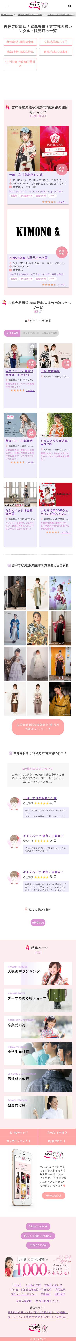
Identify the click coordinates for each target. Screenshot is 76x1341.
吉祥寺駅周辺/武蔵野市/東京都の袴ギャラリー (38, 726)
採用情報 (60, 1294)
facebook (39, 1245)
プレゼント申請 (55, 1132)
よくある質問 (33, 1285)
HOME (18, 1285)
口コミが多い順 (31, 333)
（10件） (30, 462)
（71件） (65, 532)
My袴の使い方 (54, 1195)
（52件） (62, 202)
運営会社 (46, 1294)
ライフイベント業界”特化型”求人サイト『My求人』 (38, 1317)
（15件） (30, 390)
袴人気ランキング (17, 1141)
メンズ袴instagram (39, 1236)
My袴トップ (20, 1132)
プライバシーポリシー (24, 1294)
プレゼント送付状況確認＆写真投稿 (30, 1289)
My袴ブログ (55, 1141)
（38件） (62, 285)
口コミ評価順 (50, 333)
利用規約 (60, 1289)
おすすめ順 (12, 333)
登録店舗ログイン (49, 1301)
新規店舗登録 (24, 1301)
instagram (39, 1226)
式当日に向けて (53, 1285)
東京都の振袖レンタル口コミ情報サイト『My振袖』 (38, 1312)
